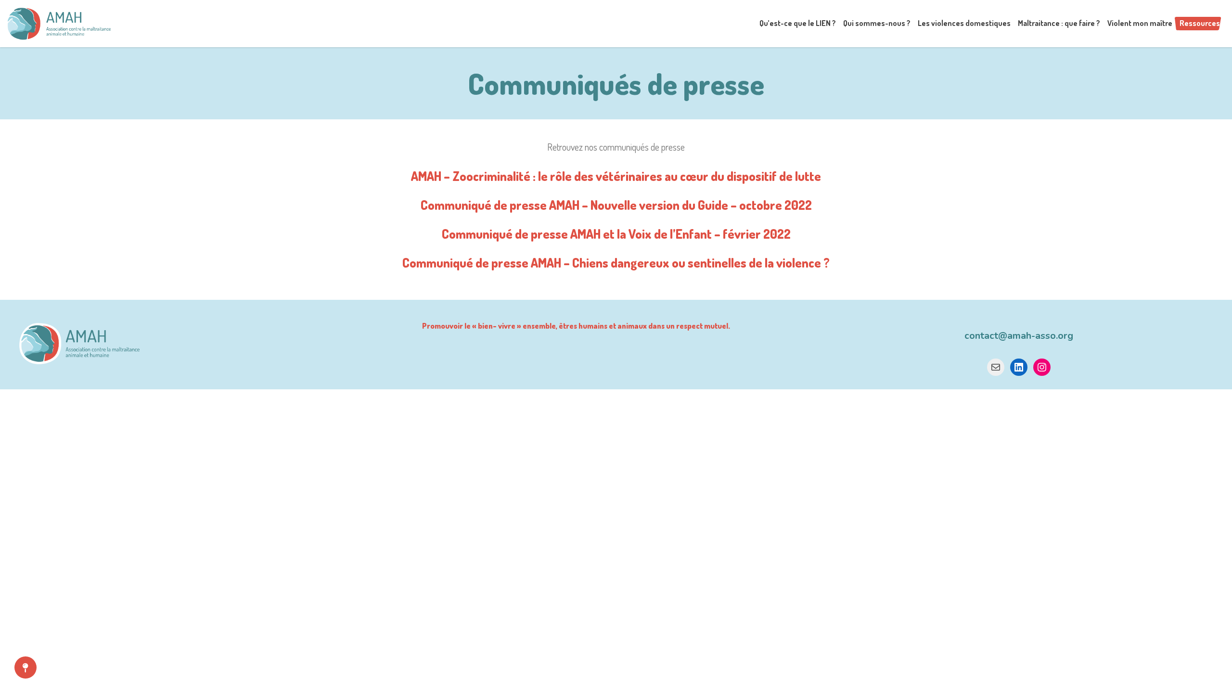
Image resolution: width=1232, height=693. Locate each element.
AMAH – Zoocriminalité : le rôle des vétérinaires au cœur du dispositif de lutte (616, 176)
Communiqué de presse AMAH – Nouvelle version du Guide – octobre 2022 (616, 205)
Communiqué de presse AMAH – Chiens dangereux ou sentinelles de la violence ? (616, 262)
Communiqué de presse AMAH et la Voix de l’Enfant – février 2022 (616, 234)
